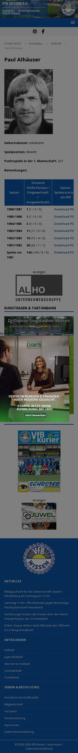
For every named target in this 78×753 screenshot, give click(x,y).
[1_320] (34, 419)
